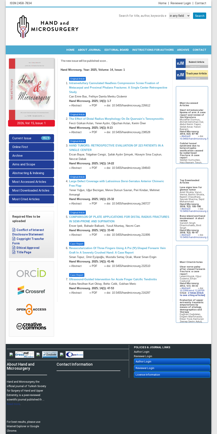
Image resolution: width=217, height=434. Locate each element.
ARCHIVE (183, 49)
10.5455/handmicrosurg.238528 (131, 132)
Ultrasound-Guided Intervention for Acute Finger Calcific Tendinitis (113, 279)
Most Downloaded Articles (30, 190)
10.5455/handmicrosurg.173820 (197, 138)
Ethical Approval (28, 247)
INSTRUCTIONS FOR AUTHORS (153, 49)
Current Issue (30, 138)
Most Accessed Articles (29, 182)
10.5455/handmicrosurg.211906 (131, 234)
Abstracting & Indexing (28, 173)
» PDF (93, 105)
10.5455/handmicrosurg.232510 (131, 266)
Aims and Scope (23, 164)
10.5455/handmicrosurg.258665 (197, 237)
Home (164, 3)
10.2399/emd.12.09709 (192, 290)
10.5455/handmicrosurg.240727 (131, 203)
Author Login (141, 351)
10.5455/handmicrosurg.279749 (197, 211)
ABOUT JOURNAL (89, 49)
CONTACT (199, 49)
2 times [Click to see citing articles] (192, 294)
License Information (148, 374)
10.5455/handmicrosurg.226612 (131, 105)
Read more (13, 404)
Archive (17, 156)
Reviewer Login (182, 3)
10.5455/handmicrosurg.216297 (131, 292)
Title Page (24, 252)
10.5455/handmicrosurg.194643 (131, 167)
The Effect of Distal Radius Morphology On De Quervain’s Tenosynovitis (116, 118)
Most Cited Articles (26, 199)
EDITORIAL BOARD (116, 49)
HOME (70, 49)
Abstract (76, 105)
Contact (200, 3)
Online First (20, 147)
